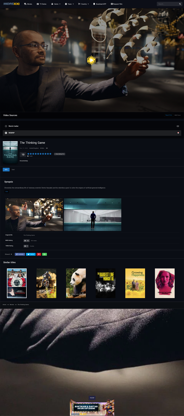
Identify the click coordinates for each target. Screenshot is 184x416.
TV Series (42, 4)
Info (6, 170)
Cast (13, 170)
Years (69, 4)
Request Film (117, 4)
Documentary (24, 160)
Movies (29, 4)
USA (6, 191)
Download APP (100, 4)
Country (84, 4)
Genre (56, 4)
